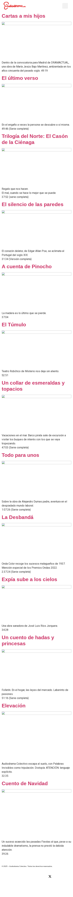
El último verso (20, 78)
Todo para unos (20, 455)
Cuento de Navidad (25, 783)
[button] (58, 5)
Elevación (13, 705)
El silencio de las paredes (32, 204)
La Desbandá (17, 517)
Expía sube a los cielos (29, 579)
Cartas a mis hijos (23, 16)
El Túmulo (14, 324)
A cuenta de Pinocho (27, 266)
